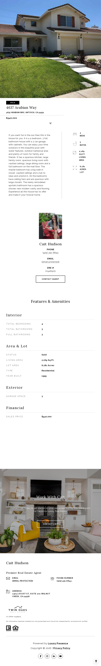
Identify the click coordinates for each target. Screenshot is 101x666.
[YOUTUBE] (60, 656)
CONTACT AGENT (50, 279)
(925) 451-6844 (51, 253)
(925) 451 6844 (64, 581)
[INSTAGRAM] (47, 656)
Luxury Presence (58, 643)
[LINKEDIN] (53, 656)
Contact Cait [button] (50, 524)
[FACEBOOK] (40, 656)
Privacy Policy (61, 648)
